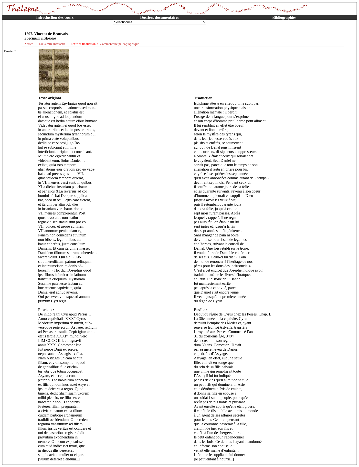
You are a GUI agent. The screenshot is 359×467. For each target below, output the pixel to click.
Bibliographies (284, 17)
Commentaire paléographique (119, 44)
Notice (28, 44)
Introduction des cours (55, 17)
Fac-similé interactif (52, 44)
